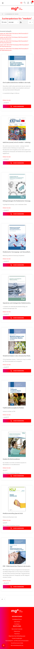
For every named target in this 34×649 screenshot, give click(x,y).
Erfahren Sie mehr (7, 100)
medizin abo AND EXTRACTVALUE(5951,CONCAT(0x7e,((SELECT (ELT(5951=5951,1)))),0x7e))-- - (14, 38)
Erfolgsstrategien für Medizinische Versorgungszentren (17, 201)
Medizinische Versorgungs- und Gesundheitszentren (17, 252)
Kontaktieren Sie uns (17, 619)
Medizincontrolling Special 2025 (13, 513)
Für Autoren (17, 624)
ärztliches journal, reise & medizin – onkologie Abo (17, 142)
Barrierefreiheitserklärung (17, 645)
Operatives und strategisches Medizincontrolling (17, 303)
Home (2, 14)
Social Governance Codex (17, 643)
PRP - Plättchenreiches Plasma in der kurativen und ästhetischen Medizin (17, 566)
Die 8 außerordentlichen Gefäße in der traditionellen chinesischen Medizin (17, 82)
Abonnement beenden (17, 629)
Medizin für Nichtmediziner (11, 459)
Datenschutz (17, 631)
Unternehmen (17, 622)
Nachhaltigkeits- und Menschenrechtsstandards (17, 641)
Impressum (17, 634)
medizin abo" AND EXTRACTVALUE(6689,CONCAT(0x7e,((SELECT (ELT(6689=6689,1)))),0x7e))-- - (14, 49)
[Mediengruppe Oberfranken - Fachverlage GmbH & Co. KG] (16, 9)
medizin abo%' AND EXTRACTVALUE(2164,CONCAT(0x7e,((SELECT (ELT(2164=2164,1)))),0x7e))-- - (14, 45)
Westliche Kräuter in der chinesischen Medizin (17, 356)
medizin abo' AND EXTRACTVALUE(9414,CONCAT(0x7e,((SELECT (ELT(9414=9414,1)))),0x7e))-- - (14, 42)
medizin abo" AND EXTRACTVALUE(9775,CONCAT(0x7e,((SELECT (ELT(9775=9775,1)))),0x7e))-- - (14, 34)
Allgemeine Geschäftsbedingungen (17, 636)
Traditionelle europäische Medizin (13, 408)
